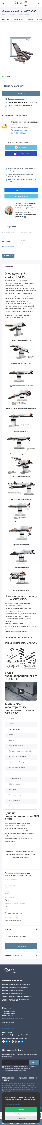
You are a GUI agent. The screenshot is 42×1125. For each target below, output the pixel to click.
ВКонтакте (22, 190)
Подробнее (21, 1114)
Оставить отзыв (21, 946)
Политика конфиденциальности (12, 990)
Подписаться (34, 1062)
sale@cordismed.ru (8, 1025)
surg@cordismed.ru (20, 130)
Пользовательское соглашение (12, 993)
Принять (21, 1109)
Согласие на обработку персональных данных (16, 996)
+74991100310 (18, 133)
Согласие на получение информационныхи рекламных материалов (15, 999)
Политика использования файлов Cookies (15, 987)
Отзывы (30, 19)
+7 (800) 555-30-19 (8, 1013)
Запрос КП (21, 93)
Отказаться (21, 1118)
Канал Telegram (22, 196)
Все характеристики (8, 247)
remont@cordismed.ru (8, 1028)
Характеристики (18, 19)
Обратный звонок (7, 1015)
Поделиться (7, 255)
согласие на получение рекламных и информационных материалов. (17, 1069)
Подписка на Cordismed (13, 1050)
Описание (5, 19)
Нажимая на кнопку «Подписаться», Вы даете (20, 1068)
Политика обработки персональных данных (16, 984)
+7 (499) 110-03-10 (8, 1011)
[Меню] (3, 3)
